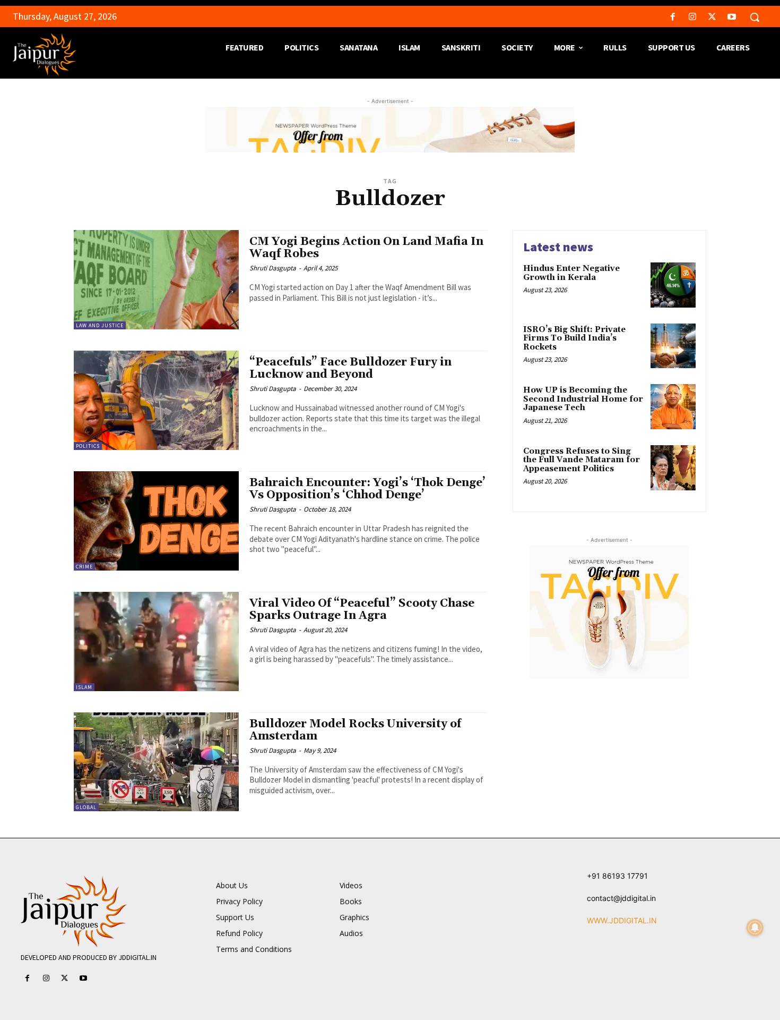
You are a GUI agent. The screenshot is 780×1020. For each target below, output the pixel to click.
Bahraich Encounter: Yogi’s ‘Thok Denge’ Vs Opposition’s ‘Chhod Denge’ (367, 489)
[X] (712, 17)
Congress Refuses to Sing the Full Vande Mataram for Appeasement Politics (581, 460)
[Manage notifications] (755, 927)
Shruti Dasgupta (272, 268)
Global (86, 807)
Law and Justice (100, 325)
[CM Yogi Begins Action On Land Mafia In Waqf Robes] (156, 279)
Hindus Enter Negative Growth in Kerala (571, 273)
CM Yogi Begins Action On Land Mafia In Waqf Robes (366, 248)
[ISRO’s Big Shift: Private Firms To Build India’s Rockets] (673, 346)
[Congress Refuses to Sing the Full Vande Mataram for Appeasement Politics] (673, 467)
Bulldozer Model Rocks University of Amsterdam (355, 730)
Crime (84, 566)
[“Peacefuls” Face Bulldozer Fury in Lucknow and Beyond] (156, 400)
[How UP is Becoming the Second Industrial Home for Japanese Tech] (673, 406)
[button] (754, 17)
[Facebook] (672, 17)
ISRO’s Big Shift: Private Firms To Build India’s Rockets (574, 338)
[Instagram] (692, 17)
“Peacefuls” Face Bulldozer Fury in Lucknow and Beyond (350, 368)
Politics (88, 446)
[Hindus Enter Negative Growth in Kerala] (673, 285)
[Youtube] (732, 17)
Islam (84, 687)
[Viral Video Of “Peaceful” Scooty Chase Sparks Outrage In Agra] (156, 641)
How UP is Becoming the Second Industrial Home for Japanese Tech (583, 399)
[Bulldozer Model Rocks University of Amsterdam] (156, 762)
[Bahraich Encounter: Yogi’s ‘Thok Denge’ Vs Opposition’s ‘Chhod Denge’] (156, 521)
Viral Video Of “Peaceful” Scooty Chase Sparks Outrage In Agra (361, 610)
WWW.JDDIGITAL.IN (622, 920)
